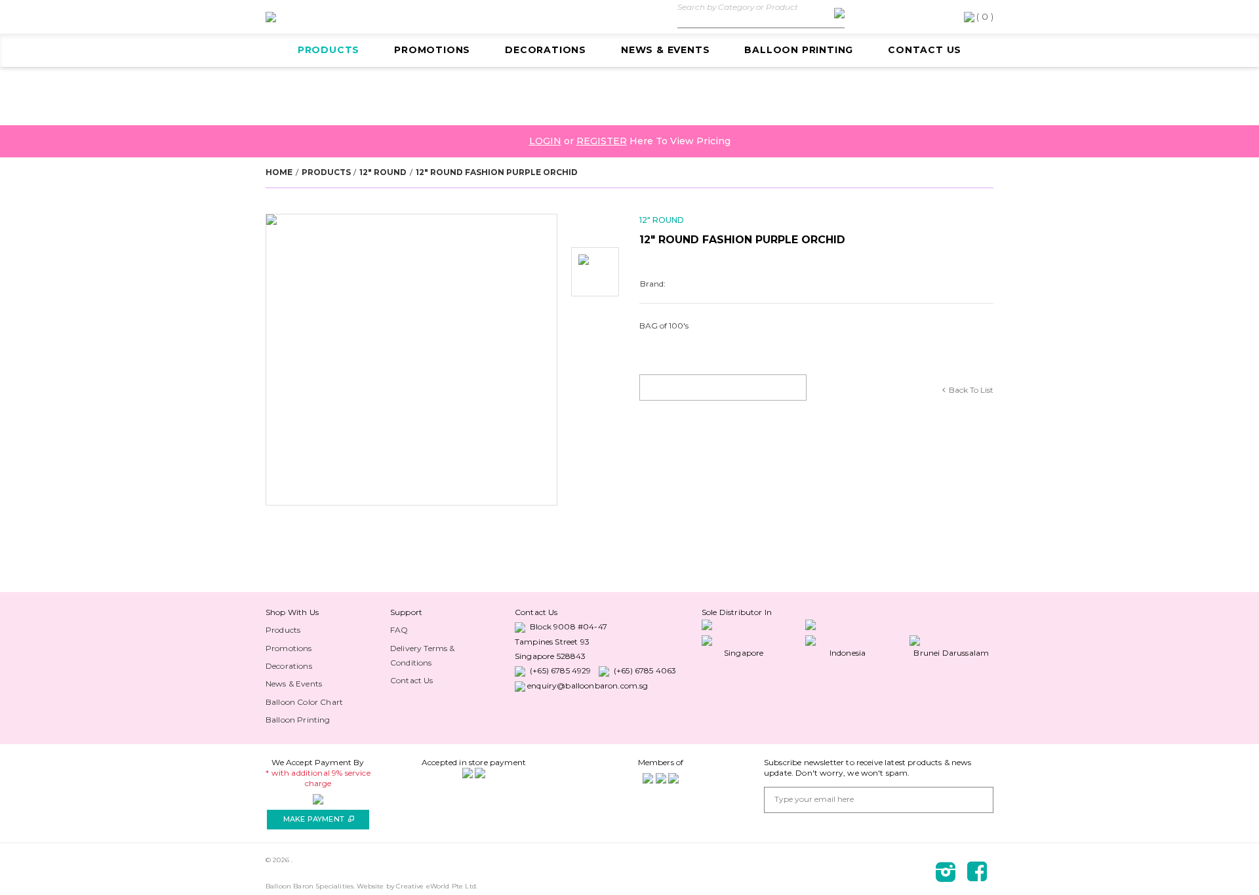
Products (328, 50)
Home (279, 172)
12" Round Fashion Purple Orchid (497, 172)
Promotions (432, 50)
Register (601, 141)
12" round (383, 172)
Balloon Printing (798, 50)
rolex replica (279, 612)
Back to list (971, 390)
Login (545, 141)
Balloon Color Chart (304, 702)
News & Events (665, 50)
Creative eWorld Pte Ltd (436, 886)
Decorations (545, 50)
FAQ (399, 630)
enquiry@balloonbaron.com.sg (587, 685)
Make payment (318, 819)
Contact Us (924, 50)
